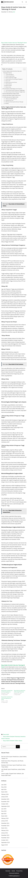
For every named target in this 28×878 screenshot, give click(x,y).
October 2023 (4, 840)
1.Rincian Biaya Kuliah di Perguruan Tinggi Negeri (15, 90)
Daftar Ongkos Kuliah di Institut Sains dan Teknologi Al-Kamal (12, 72)
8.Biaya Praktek (8, 85)
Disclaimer (8, 871)
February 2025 (5, 818)
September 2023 (5, 842)
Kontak (13, 871)
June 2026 (3, 785)
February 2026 (5, 794)
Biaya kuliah (6, 734)
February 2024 (5, 830)
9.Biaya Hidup (8, 87)
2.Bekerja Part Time (9, 100)
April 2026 (3, 789)
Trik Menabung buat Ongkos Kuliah (10, 97)
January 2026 (4, 797)
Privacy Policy (19, 871)
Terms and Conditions (14, 873)
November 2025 (5, 801)
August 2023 (4, 845)
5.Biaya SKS (7, 80)
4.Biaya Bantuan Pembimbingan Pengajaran (13, 79)
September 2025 (5, 806)
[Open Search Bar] (22, 2)
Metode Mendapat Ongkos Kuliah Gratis (12, 95)
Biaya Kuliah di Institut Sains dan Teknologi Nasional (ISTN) (7, 698)
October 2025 (4, 804)
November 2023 (5, 838)
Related (7, 103)
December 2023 (5, 835)
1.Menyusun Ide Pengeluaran (11, 98)
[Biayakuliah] (7, 2)
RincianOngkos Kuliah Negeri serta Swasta (12, 88)
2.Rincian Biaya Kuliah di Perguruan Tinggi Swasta (15, 92)
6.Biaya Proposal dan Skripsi (11, 82)
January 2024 (4, 833)
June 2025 (3, 809)
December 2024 (5, 823)
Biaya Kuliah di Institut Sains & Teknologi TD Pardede (19, 691)
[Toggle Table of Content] (23, 69)
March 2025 (4, 816)
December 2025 (5, 799)
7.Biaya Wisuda (8, 84)
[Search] (18, 746)
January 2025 (4, 821)
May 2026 (4, 787)
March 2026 (4, 792)
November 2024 (5, 825)
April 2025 (3, 813)
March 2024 (4, 828)
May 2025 (4, 811)
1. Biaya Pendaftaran (9, 74)
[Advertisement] (14, 27)
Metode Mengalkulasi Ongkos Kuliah (11, 93)
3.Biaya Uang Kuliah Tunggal (10, 77)
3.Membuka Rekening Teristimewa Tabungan (14, 102)
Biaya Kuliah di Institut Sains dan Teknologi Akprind (7, 691)
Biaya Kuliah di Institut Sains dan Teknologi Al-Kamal (14, 43)
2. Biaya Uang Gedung (9, 76)
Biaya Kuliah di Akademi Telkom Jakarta (12, 741)
